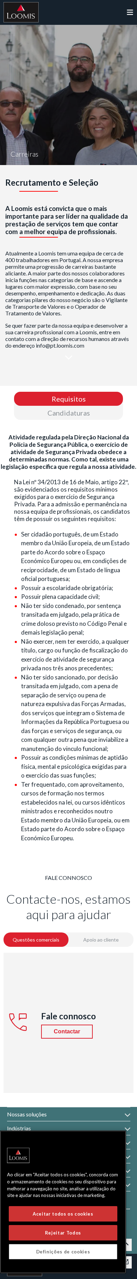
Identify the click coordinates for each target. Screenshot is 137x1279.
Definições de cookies (63, 1251)
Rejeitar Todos (63, 1233)
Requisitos (69, 399)
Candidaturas (68, 413)
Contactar (67, 1031)
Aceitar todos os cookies (63, 1214)
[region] (63, 1201)
